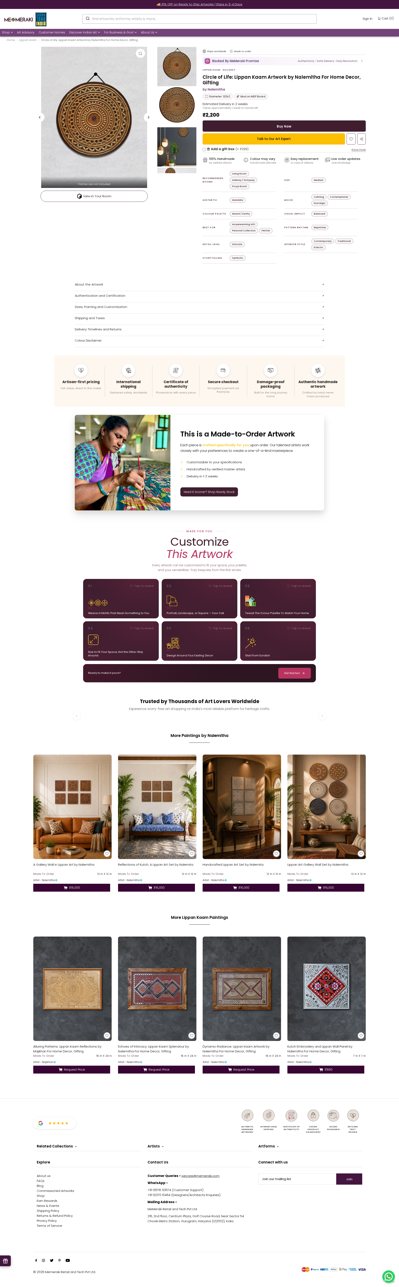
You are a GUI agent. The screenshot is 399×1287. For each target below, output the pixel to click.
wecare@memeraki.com (200, 1176)
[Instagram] (43, 1260)
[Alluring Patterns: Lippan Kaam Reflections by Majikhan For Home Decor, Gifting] (72, 988)
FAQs (40, 1181)
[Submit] (87, 18)
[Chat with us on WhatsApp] (388, 1276)
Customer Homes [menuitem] (52, 32)
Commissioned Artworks (55, 1191)
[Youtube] (68, 1260)
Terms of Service (49, 1225)
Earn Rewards (47, 1201)
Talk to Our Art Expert (274, 139)
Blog (40, 1186)
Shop (6, 32)
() (388, 18)
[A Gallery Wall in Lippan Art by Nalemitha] (72, 807)
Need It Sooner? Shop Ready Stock (209, 492)
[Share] (361, 139)
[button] (284, 61)
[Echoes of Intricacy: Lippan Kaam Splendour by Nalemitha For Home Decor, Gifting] (157, 988)
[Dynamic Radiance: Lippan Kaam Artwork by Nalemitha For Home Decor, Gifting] (242, 988)
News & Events (48, 1206)
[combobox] (199, 19)
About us (43, 1176)
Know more (359, 149)
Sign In (367, 18)
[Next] (148, 117)
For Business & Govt (119, 32)
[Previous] (39, 117)
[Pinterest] (59, 1260)
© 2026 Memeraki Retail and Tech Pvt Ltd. (64, 1272)
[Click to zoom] (140, 53)
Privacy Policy (47, 1220)
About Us (147, 32)
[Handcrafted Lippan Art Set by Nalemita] (242, 807)
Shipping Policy (48, 1211)
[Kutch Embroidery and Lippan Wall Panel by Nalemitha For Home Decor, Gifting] (326, 988)
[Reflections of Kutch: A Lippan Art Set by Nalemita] (157, 807)
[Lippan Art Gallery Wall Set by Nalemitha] (326, 807)
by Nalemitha (214, 89)
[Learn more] (231, 51)
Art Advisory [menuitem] (25, 32)
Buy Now (284, 126)
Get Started (292, 673)
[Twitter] (51, 1260)
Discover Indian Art (83, 32)
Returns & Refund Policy (55, 1215)
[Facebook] (36, 1260)
